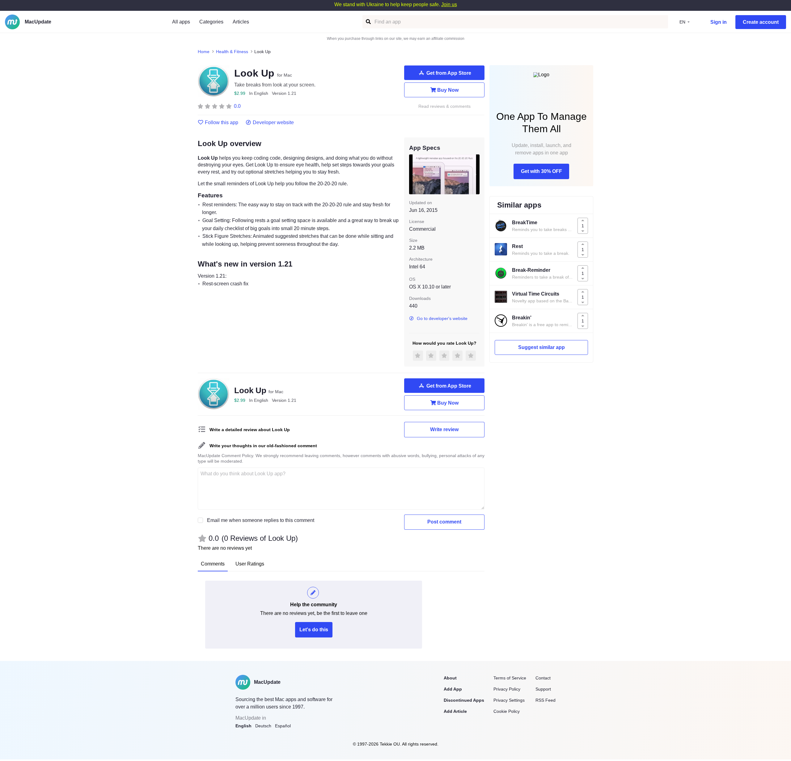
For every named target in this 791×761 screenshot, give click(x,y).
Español (283, 726)
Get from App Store (448, 73)
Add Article (455, 711)
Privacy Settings (509, 700)
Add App (453, 689)
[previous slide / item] (413, 174)
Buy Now (448, 90)
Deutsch (263, 726)
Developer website (273, 122)
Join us (449, 4)
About (450, 678)
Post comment (444, 522)
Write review (444, 429)
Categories (211, 22)
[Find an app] (368, 22)
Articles (241, 22)
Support (543, 689)
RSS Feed (545, 700)
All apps (181, 22)
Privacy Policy (506, 689)
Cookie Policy (506, 711)
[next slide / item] (475, 174)
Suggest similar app (541, 347)
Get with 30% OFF (541, 171)
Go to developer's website (442, 318)
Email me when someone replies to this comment (260, 520)
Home (203, 51)
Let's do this (313, 629)
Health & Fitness (232, 51)
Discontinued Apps (464, 700)
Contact (543, 678)
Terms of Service (509, 678)
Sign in (718, 22)
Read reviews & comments (444, 106)
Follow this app (221, 122)
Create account (761, 22)
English (243, 726)
